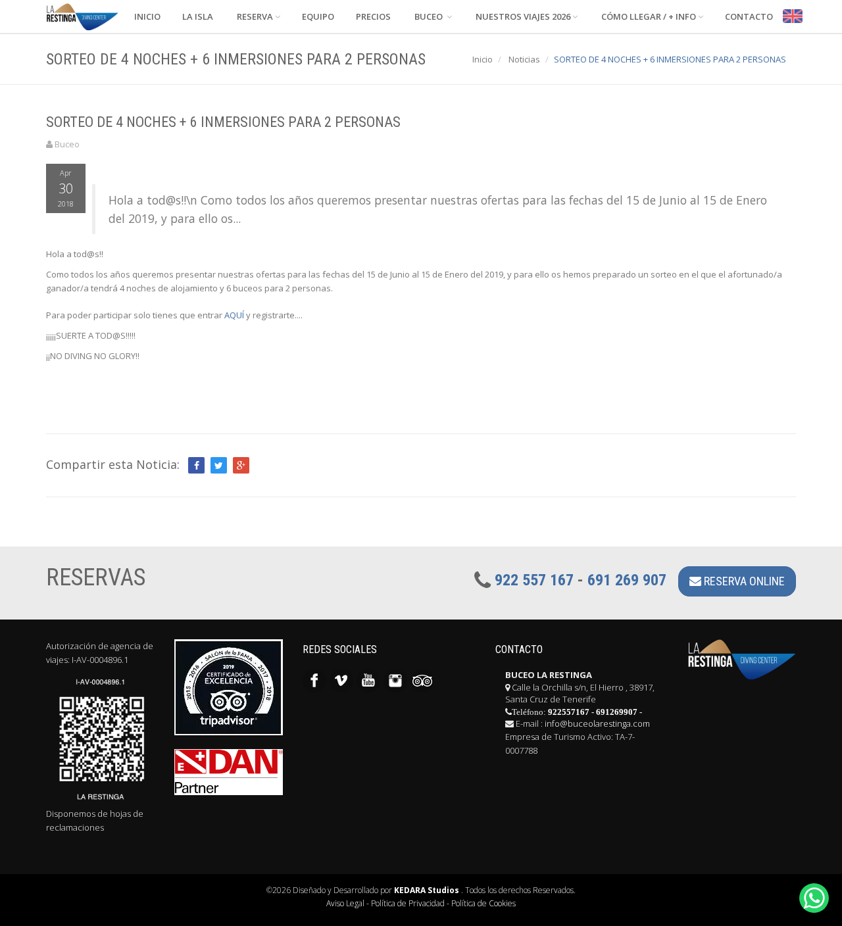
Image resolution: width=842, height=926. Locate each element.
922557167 (568, 712)
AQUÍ (234, 315)
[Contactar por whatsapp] (814, 898)
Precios (372, 16)
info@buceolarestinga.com (597, 723)
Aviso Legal (345, 903)
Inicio (146, 16)
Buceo (428, 16)
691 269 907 (626, 580)
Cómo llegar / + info (647, 16)
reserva (254, 16)
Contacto (748, 16)
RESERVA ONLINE (743, 581)
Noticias (524, 59)
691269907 (616, 712)
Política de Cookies (483, 903)
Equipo (317, 16)
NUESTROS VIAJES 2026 (522, 16)
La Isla (196, 16)
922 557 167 (534, 580)
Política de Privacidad (408, 903)
